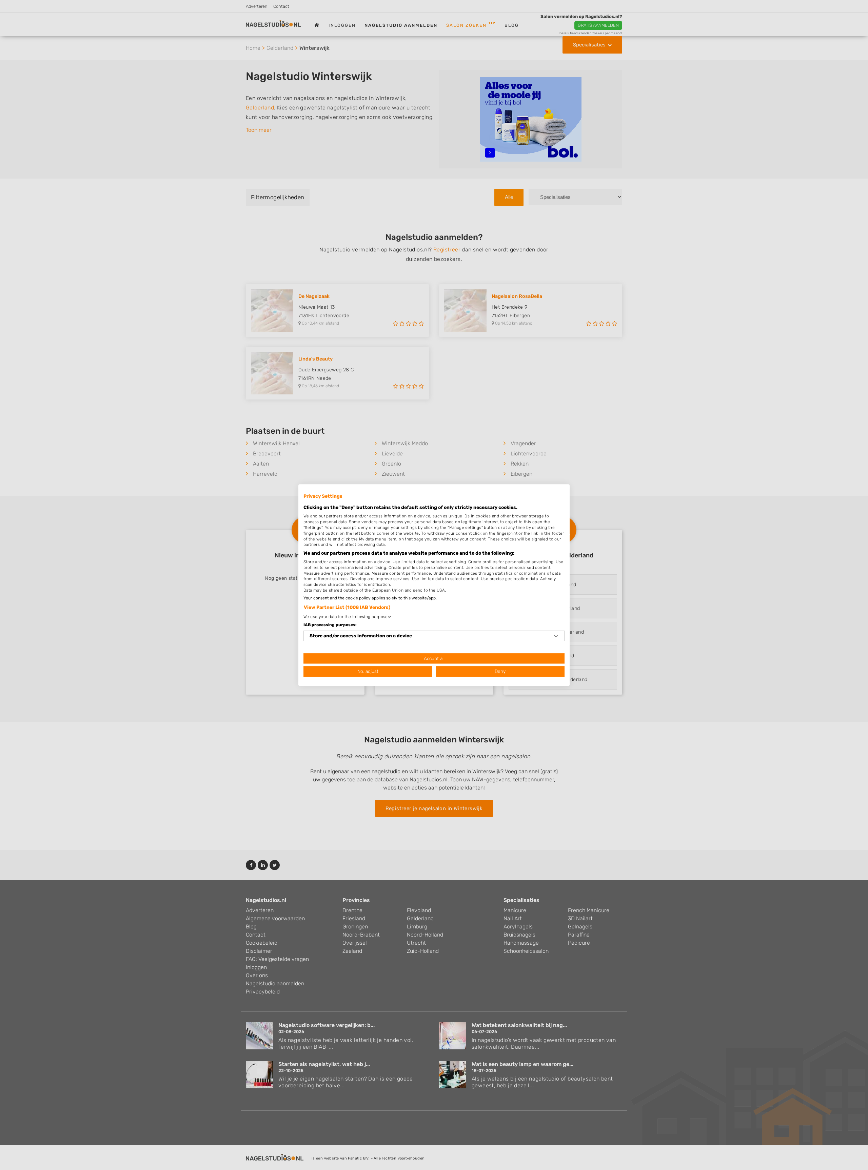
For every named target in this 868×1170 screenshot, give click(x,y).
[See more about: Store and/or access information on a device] (556, 636)
